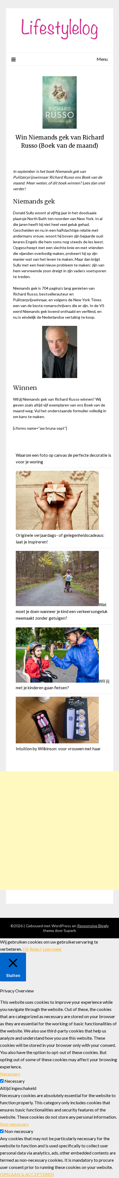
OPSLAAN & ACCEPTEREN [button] (27, 1174)
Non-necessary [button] (14, 1124)
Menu (102, 59)
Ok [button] (26, 949)
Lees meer (52, 949)
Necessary (14, 1081)
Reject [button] (36, 949)
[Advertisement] (59, 830)
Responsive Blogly (93, 925)
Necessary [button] (10, 1073)
